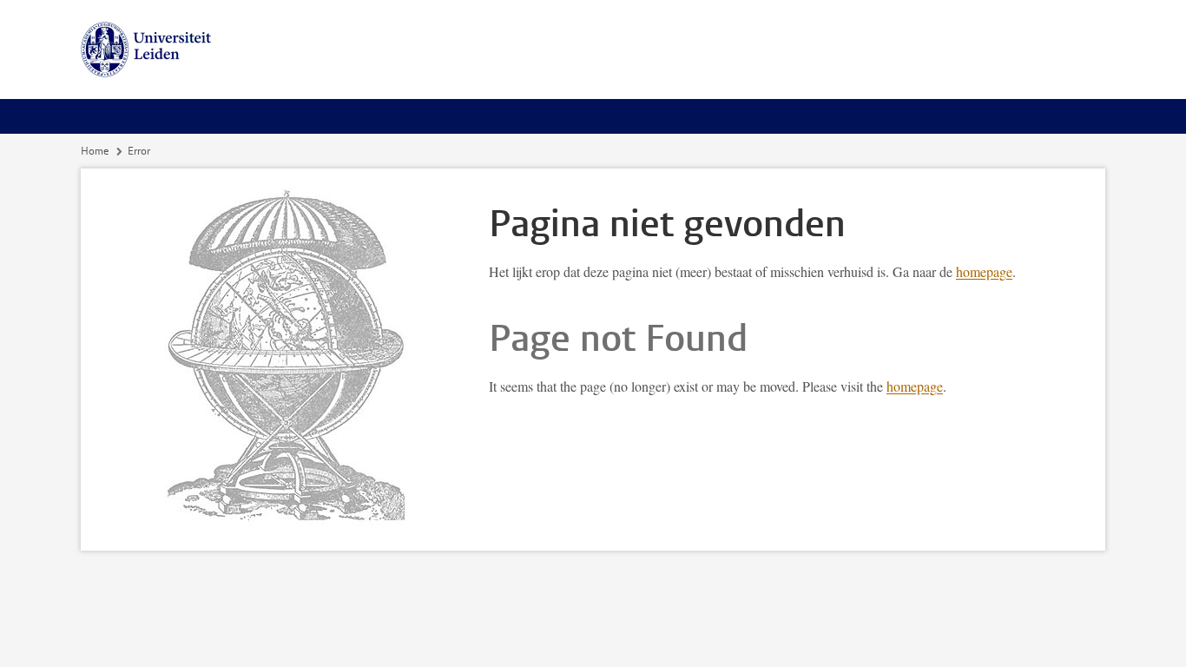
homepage (984, 271)
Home (95, 151)
